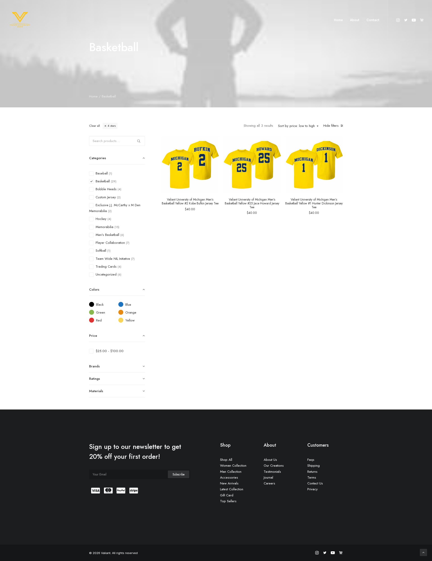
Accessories (229, 477)
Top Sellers (228, 501)
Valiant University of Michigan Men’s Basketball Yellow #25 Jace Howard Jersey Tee (252, 203)
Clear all (94, 126)
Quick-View (214, 141)
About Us (270, 459)
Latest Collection (231, 489)
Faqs (310, 459)
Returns (312, 471)
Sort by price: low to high (296, 126)
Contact (373, 20)
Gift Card (226, 495)
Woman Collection (233, 465)
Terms (311, 477)
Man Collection (230, 471)
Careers (269, 483)
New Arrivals (229, 483)
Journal (268, 477)
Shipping (313, 465)
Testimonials (272, 471)
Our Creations (274, 465)
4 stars (112, 126)
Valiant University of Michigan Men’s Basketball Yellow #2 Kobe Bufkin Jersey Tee (190, 201)
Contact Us (315, 483)
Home (338, 20)
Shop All (226, 459)
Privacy (312, 489)
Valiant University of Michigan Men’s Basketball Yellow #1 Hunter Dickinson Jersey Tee (314, 203)
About (354, 20)
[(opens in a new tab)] (190, 165)
